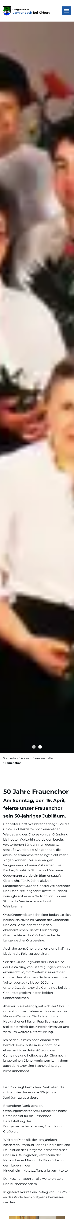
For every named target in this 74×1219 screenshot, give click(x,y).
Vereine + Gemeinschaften (37, 758)
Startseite (9, 758)
